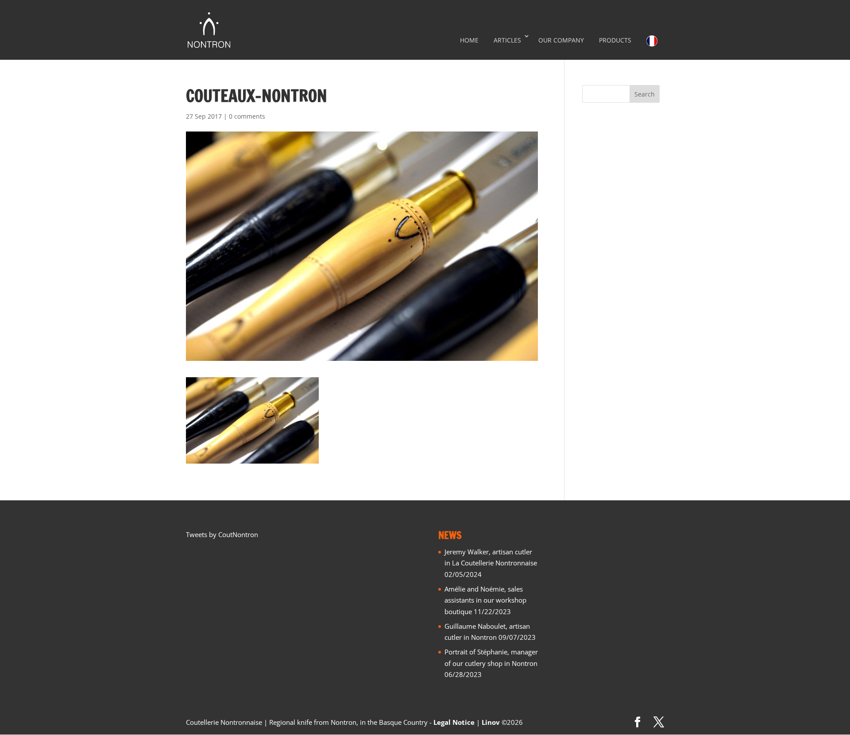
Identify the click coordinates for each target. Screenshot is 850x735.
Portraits (595, 182)
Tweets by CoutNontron (222, 534)
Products (615, 40)
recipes (593, 197)
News (590, 153)
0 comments (247, 116)
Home (469, 40)
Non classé (598, 167)
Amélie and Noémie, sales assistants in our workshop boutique (485, 600)
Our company (561, 40)
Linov (491, 722)
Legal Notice (454, 722)
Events (592, 138)
